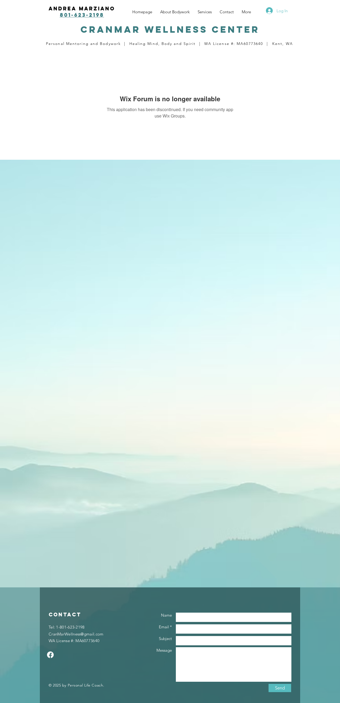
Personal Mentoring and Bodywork (83, 43)
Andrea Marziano (82, 8)
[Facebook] (50, 654)
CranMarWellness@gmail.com (76, 634)
